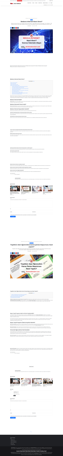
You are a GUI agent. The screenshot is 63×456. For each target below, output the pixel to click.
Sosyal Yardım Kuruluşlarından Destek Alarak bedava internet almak (20, 88)
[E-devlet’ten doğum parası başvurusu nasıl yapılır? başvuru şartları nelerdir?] (26, 188)
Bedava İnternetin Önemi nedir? (14, 84)
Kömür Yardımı (12, 443)
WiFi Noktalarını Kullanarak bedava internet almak (18, 87)
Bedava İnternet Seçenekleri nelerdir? (15, 85)
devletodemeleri (18, 178)
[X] (12, 28)
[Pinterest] (16, 28)
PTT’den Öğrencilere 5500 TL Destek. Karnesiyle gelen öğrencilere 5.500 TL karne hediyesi (32, 0)
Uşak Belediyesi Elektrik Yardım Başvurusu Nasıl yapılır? (36, 192)
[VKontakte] (18, 28)
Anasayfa (27, 18)
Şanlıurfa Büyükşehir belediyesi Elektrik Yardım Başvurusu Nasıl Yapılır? (47, 193)
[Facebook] (11, 28)
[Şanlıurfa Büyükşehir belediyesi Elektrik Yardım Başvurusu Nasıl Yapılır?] (48, 188)
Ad (10, 208)
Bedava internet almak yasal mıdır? (16, 89)
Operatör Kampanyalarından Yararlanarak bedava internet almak (20, 86)
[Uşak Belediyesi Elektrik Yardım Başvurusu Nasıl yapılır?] (37, 188)
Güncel (29, 18)
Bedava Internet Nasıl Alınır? (14, 82)
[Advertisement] (31, 12)
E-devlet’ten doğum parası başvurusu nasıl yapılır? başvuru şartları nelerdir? (25, 193)
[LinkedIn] (14, 28)
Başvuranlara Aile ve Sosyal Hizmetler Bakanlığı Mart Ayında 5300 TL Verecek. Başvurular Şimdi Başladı (14, 193)
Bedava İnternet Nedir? (13, 83)
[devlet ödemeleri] (15, 3)
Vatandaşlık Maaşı (13, 444)
